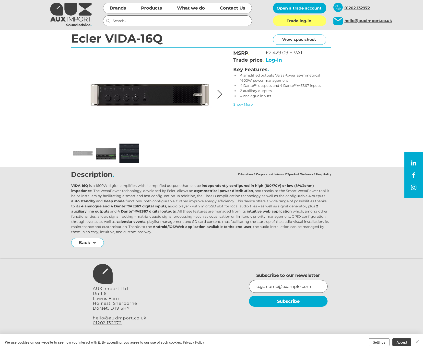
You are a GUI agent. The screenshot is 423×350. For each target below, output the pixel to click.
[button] (118, 8)
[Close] (417, 342)
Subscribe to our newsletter (288, 275)
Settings (379, 342)
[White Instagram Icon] (413, 187)
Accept (402, 342)
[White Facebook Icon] (413, 175)
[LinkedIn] (413, 163)
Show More (243, 104)
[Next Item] (220, 94)
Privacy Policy (193, 342)
